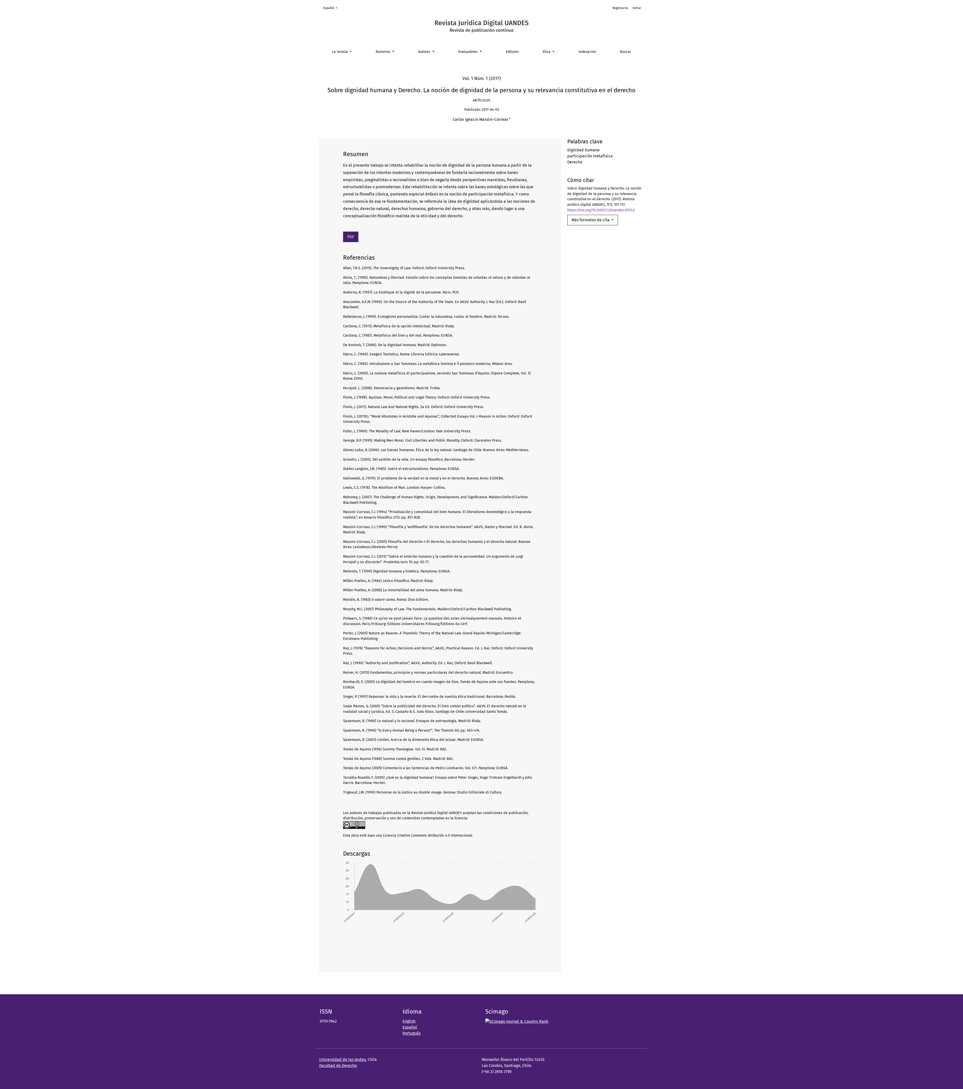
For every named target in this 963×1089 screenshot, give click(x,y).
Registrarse (620, 8)
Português (412, 1033)
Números (383, 52)
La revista (340, 52)
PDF (350, 236)
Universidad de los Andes (342, 1059)
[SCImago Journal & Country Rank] (516, 1021)
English (409, 1021)
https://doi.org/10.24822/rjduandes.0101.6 (601, 210)
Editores (512, 52)
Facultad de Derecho (338, 1065)
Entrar (637, 8)
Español (332, 8)
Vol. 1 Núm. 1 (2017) (481, 78)
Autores (424, 52)
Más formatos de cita (591, 220)
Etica (547, 52)
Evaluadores (468, 52)
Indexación (587, 52)
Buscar (625, 52)
